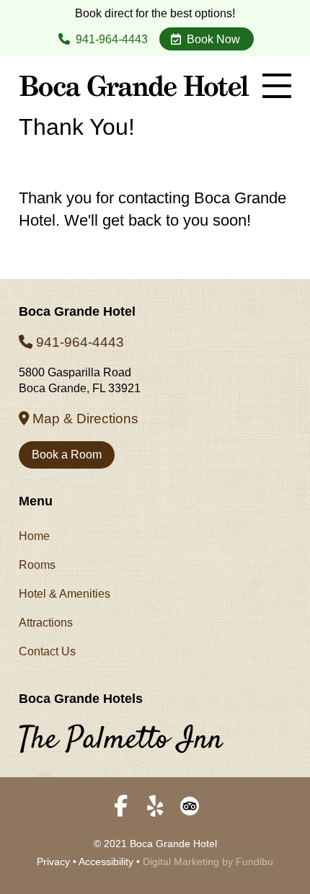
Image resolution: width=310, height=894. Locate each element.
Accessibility (106, 861)
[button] (276, 86)
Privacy (53, 861)
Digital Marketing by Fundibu (208, 861)
